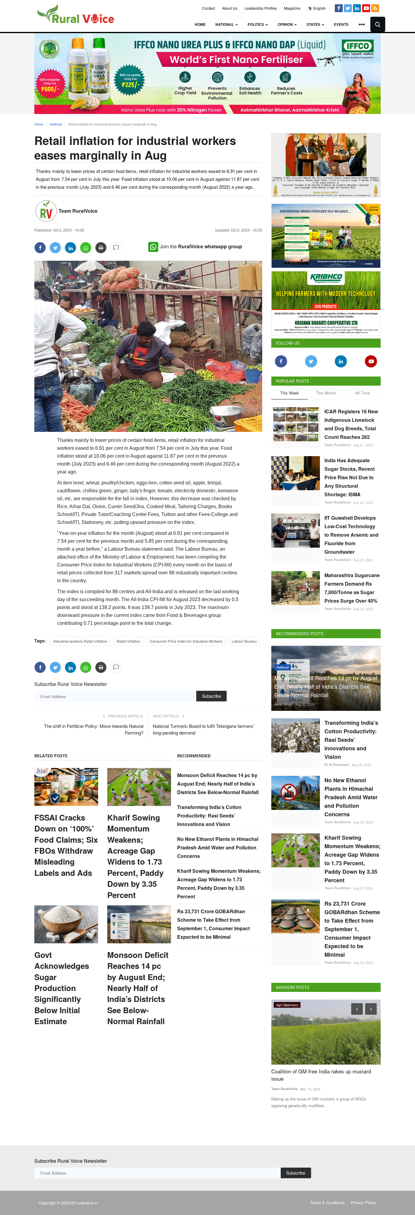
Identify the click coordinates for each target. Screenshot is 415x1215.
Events (341, 24)
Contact (208, 8)
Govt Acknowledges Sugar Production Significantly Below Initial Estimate (61, 988)
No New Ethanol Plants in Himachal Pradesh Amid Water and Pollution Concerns (217, 847)
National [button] (225, 24)
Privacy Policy (363, 1202)
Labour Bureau (244, 641)
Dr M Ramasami (336, 764)
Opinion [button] (286, 24)
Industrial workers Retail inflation (80, 641)
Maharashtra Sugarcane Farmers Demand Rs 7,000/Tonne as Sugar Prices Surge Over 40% (352, 588)
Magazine (292, 8)
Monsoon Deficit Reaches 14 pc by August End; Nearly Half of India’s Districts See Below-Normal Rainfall (138, 988)
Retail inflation (128, 641)
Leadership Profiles (261, 8)
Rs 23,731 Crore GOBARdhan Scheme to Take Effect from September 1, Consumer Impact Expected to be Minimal (352, 929)
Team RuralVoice (78, 210)
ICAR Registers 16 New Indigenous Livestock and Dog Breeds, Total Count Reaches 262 (351, 424)
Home (200, 24)
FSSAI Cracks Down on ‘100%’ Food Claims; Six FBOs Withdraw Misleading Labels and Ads (66, 845)
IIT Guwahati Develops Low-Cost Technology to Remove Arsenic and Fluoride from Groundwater (351, 534)
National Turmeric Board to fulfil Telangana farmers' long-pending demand (203, 729)
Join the (201, 246)
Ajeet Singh (283, 704)
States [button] (314, 24)
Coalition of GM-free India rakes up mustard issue (321, 1075)
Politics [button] (256, 24)
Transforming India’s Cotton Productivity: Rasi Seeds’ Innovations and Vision (209, 816)
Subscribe (211, 696)
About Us (229, 8)
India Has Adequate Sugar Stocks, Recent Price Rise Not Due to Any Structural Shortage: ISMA (349, 477)
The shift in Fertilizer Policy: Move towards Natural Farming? (93, 729)
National (56, 124)
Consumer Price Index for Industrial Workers (186, 641)
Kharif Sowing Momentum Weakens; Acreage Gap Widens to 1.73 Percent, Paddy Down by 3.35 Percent (135, 856)
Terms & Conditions (327, 1202)
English (319, 8)
